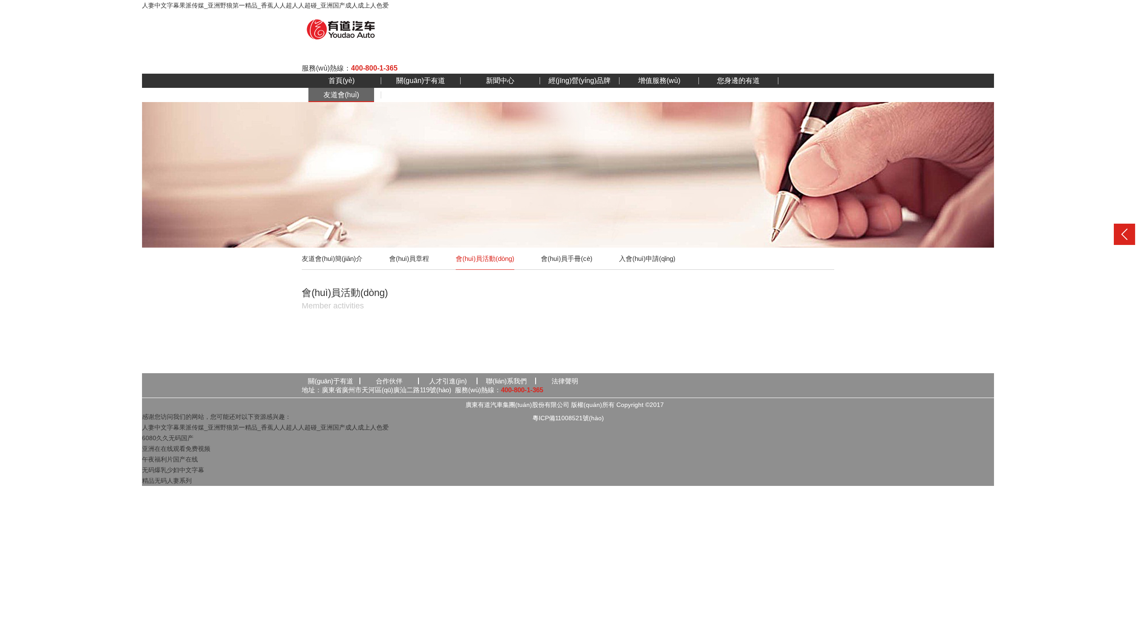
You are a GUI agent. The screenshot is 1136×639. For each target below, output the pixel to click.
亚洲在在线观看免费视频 (176, 448)
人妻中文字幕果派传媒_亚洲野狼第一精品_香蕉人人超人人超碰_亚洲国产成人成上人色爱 (265, 5)
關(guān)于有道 (420, 80)
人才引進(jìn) (448, 381)
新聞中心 (500, 80)
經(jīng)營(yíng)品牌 (579, 80)
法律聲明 (565, 381)
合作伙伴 (389, 381)
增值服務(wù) (659, 80)
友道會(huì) (341, 95)
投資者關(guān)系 (421, 95)
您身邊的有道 (738, 80)
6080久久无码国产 (167, 438)
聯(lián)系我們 (506, 381)
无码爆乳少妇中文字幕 (173, 469)
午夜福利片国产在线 (170, 459)
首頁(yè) (341, 80)
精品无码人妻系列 (167, 480)
